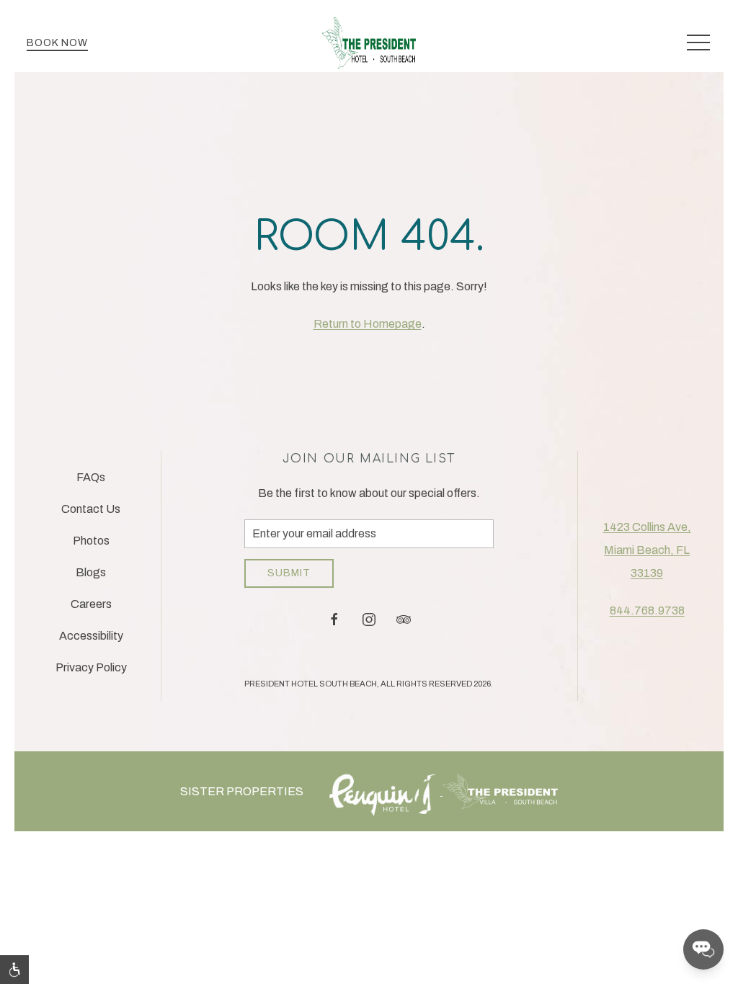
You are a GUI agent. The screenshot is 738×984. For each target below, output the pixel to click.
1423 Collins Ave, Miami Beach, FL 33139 (647, 550)
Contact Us (90, 509)
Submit (289, 573)
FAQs (90, 477)
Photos (91, 541)
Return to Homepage (368, 324)
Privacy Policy (91, 667)
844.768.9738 (647, 610)
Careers (91, 604)
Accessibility (91, 636)
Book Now (57, 42)
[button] (698, 43)
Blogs (91, 572)
